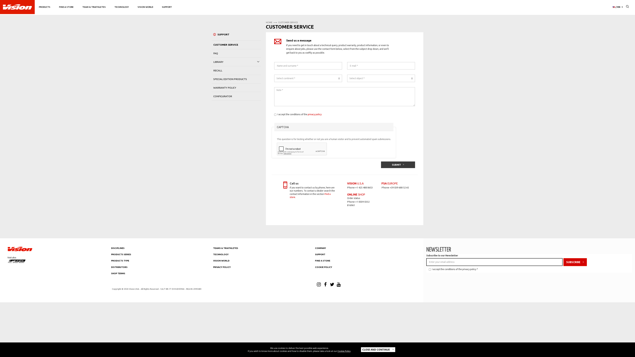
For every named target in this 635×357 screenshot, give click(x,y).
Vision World (145, 7)
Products (44, 7)
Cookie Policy (344, 351)
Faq (215, 53)
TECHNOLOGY (221, 254)
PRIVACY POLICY (222, 267)
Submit (396, 164)
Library (218, 61)
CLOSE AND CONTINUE (376, 349)
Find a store (66, 7)
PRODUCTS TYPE (120, 260)
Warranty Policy (224, 87)
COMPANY (320, 248)
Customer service (225, 44)
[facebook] (325, 284)
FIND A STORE (322, 260)
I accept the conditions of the (299, 114)
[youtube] (338, 284)
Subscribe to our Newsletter (442, 255)
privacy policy (315, 114)
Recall (217, 70)
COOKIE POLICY (323, 267)
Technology (121, 7)
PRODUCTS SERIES (121, 254)
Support (167, 7)
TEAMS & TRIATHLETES (225, 248)
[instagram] (318, 284)
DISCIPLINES (118, 248)
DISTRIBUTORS (119, 267)
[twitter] (332, 284)
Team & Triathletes (94, 7)
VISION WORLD (221, 260)
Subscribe (573, 262)
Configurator (222, 96)
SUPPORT (320, 254)
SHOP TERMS (118, 273)
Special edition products (230, 79)
